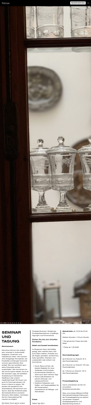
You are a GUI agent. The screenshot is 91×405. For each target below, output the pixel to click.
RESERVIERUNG (78, 3)
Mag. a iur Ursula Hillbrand (72, 393)
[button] (88, 3)
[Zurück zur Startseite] (5, 3)
